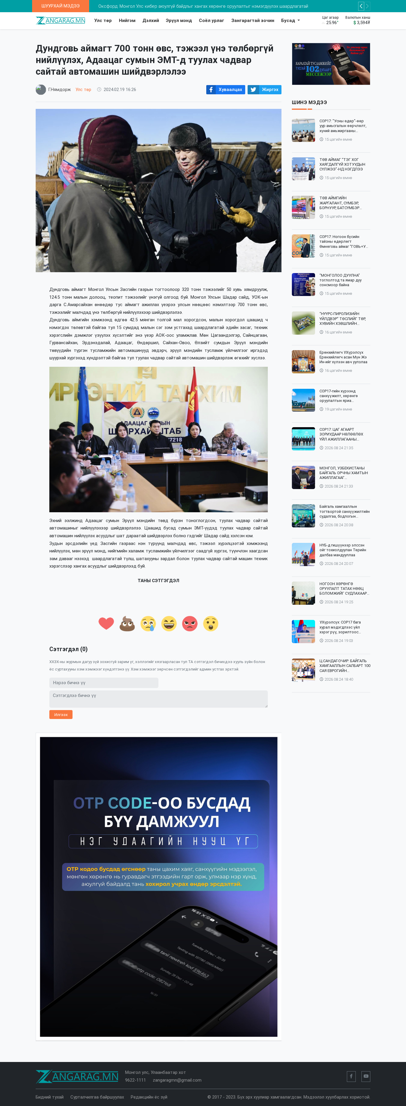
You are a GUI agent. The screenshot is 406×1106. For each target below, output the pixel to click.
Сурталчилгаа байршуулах (97, 1097)
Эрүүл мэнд (179, 20)
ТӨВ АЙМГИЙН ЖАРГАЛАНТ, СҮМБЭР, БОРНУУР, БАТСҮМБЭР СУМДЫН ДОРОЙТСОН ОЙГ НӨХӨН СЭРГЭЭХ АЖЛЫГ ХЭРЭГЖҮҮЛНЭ (344, 203)
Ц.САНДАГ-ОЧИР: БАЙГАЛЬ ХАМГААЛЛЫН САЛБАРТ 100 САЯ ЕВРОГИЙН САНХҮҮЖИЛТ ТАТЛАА (345, 666)
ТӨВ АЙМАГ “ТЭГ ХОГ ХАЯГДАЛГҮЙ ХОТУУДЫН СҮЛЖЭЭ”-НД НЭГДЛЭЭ (342, 164)
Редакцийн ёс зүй (149, 1097)
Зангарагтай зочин (252, 20)
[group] (159, 887)
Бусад (288, 20)
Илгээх (61, 714)
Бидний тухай (50, 1097)
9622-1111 (135, 1080)
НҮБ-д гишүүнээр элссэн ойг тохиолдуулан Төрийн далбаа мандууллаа (343, 550)
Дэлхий (150, 20)
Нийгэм (127, 20)
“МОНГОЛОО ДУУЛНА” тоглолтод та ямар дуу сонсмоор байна (340, 280)
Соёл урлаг (211, 20)
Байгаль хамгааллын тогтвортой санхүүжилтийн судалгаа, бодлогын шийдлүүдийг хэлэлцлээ (345, 511)
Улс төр (103, 20)
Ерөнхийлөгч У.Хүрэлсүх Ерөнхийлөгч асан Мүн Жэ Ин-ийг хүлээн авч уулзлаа (343, 357)
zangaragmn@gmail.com (177, 1080)
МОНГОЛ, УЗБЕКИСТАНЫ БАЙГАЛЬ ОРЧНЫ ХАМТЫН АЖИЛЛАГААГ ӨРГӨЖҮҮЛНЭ (344, 473)
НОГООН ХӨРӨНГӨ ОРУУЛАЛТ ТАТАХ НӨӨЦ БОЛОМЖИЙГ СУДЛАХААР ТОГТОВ (343, 589)
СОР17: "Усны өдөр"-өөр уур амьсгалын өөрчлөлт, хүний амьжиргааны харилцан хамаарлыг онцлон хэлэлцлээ (343, 126)
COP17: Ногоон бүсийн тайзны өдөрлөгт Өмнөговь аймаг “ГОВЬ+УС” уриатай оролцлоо (344, 241)
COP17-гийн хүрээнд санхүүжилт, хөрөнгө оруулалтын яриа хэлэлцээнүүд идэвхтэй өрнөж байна (341, 396)
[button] (361, 6)
